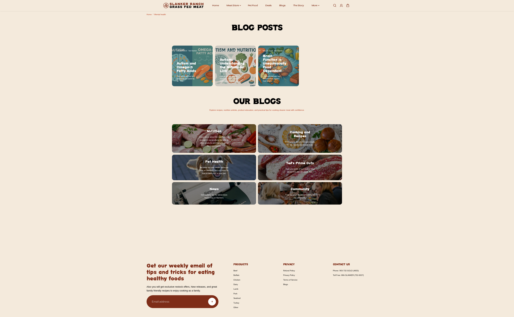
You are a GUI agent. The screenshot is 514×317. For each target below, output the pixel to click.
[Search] (335, 5)
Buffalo (236, 275)
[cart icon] (348, 5)
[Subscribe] (212, 302)
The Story (298, 5)
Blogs (282, 5)
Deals (268, 5)
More (314, 5)
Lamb (235, 289)
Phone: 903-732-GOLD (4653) (346, 271)
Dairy (235, 284)
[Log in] (341, 5)
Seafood (237, 298)
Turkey (236, 303)
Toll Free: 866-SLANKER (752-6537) (348, 275)
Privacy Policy (289, 275)
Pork (235, 294)
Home (215, 5)
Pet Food (253, 5)
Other (235, 307)
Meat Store (232, 5)
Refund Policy (289, 271)
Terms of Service (290, 280)
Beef (235, 271)
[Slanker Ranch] (183, 5)
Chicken (236, 280)
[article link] (205, 79)
